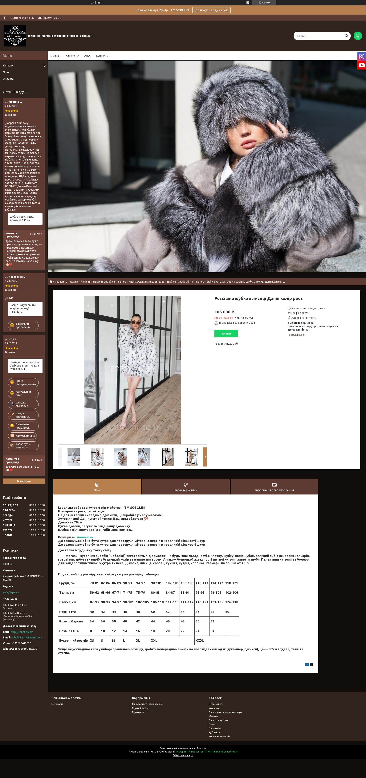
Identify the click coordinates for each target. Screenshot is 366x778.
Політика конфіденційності (222, 751)
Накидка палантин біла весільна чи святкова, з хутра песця (24, 365)
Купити (226, 333)
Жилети (213, 716)
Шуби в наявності (178, 281)
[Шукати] (346, 36)
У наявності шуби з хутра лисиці (211, 281)
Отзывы (8, 78)
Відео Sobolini (140, 708)
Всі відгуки (24, 481)
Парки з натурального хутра (225, 712)
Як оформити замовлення (147, 704)
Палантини (215, 728)
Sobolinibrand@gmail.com (26, 637)
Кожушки (214, 708)
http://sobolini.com (22, 631)
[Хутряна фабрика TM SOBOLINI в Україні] (15, 35)
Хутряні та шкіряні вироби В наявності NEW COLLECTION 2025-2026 (123, 281)
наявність (85, 537)
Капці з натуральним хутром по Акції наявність (23, 308)
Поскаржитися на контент (190, 751)
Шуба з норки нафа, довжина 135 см (22, 218)
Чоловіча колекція (219, 736)
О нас (87, 55)
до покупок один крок (211, 10)
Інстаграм (57, 704)
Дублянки (214, 732)
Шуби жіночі (216, 704)
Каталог (71, 55)
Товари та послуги (66, 281)
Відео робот (139, 712)
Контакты (102, 55)
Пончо (212, 724)
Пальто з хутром (219, 720)
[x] (311, 665)
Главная (55, 55)
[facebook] (307, 665)
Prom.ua (201, 748)
